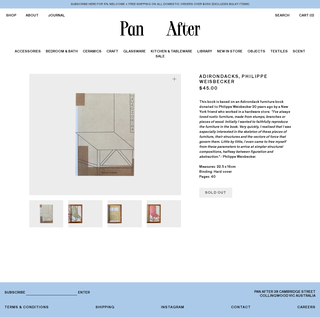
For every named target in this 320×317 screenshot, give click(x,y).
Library (204, 51)
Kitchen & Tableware (171, 51)
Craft (112, 51)
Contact (241, 307)
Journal (56, 15)
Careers (306, 307)
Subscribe (14, 292)
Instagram (172, 307)
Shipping (105, 307)
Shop (11, 15)
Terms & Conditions (26, 307)
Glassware (134, 51)
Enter (84, 293)
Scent (299, 51)
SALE (160, 56)
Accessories (28, 51)
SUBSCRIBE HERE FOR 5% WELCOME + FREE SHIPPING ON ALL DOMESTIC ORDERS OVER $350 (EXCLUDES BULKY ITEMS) (160, 4)
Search (282, 15)
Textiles (279, 51)
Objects (256, 51)
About (32, 15)
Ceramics (92, 51)
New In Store (229, 51)
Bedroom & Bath (62, 51)
